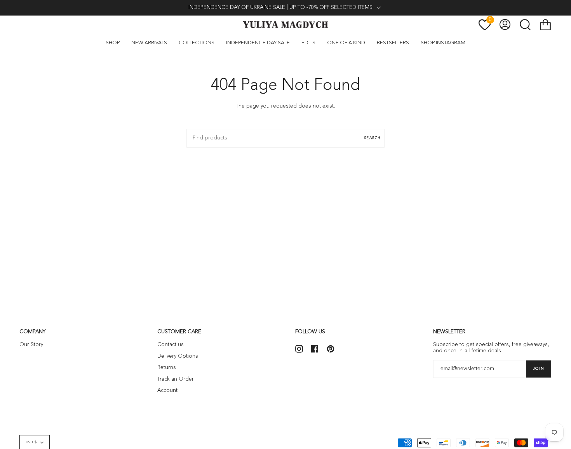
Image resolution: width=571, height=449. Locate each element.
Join (538, 369)
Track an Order (175, 379)
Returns (166, 367)
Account (167, 390)
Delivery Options (177, 356)
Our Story (31, 344)
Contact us (170, 344)
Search (372, 138)
